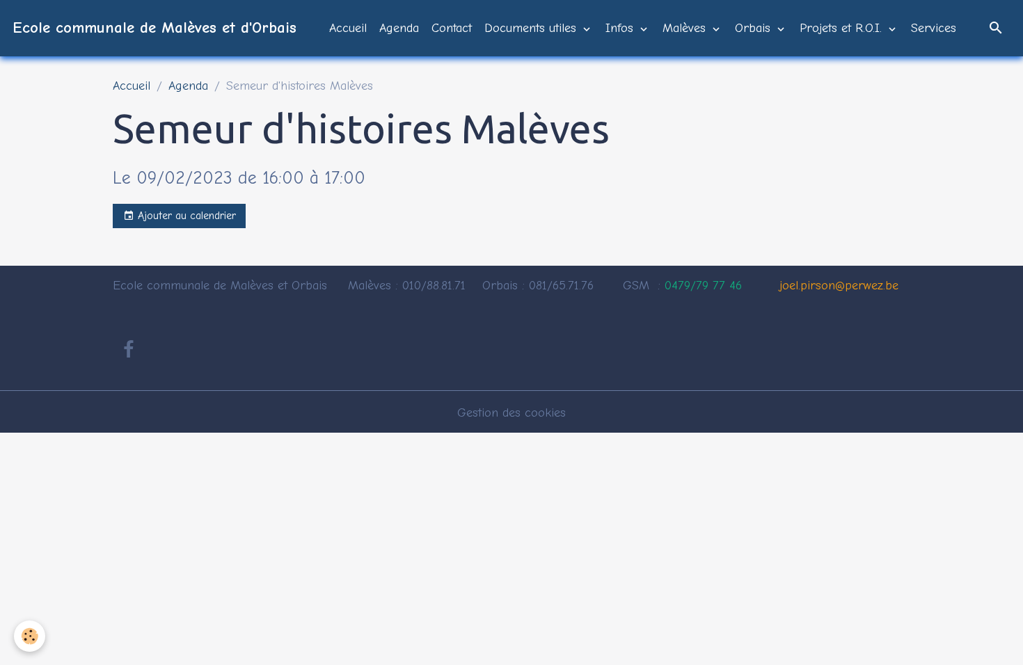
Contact (451, 28)
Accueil (348, 28)
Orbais (755, 28)
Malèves (686, 28)
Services (933, 28)
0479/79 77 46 (703, 285)
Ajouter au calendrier (185, 215)
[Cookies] (29, 636)
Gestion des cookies (511, 413)
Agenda (399, 28)
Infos (621, 28)
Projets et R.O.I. (843, 28)
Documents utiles (532, 28)
